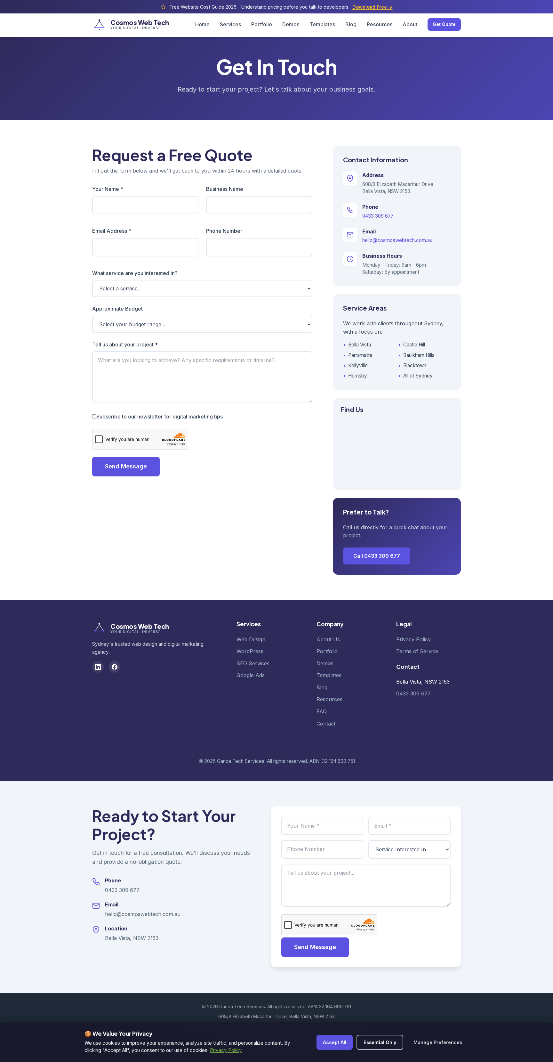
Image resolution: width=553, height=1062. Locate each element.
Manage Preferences (437, 1042)
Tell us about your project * (125, 344)
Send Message (126, 466)
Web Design (250, 639)
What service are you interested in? (135, 273)
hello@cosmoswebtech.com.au (397, 240)
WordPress (249, 651)
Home (202, 24)
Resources (379, 24)
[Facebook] (114, 667)
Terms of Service (417, 651)
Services (230, 24)
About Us (328, 639)
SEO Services (252, 663)
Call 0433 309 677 (376, 556)
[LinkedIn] (98, 667)
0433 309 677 (378, 216)
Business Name (224, 189)
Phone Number (224, 231)
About (410, 24)
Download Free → (372, 7)
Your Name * (107, 189)
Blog (351, 24)
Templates (322, 24)
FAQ (322, 711)
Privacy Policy (413, 639)
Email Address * (111, 231)
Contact (326, 723)
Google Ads (250, 675)
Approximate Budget (117, 308)
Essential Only (380, 1042)
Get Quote (444, 24)
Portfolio (261, 24)
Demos (290, 24)
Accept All (334, 1042)
